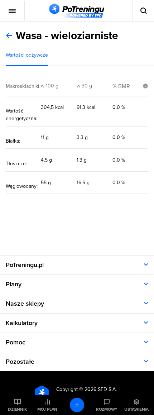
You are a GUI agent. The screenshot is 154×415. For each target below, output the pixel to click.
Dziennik (17, 409)
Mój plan (47, 409)
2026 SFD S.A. (101, 389)
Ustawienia (136, 409)
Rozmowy (106, 409)
